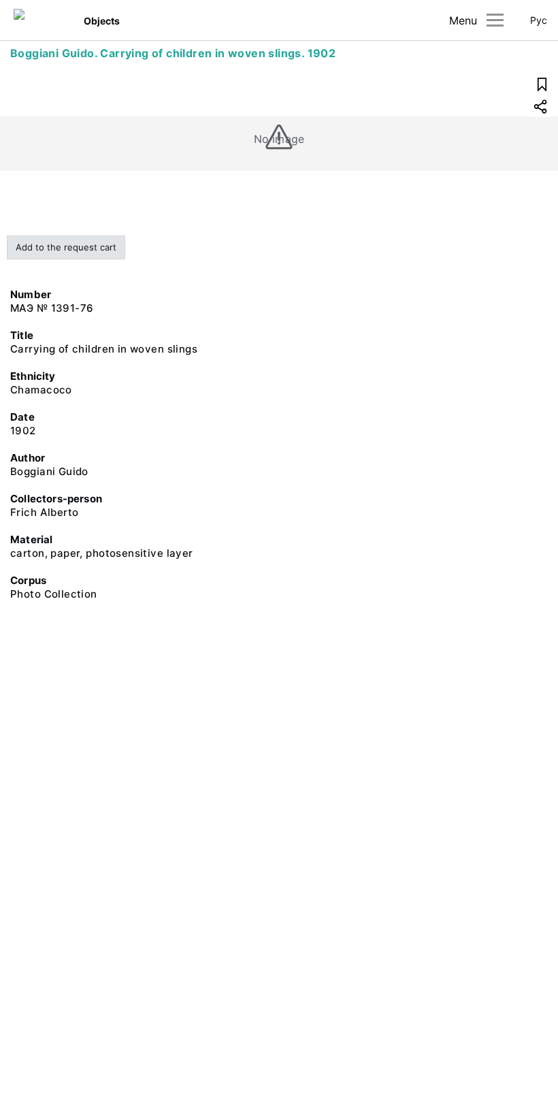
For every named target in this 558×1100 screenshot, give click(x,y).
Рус (538, 20)
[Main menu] (495, 20)
